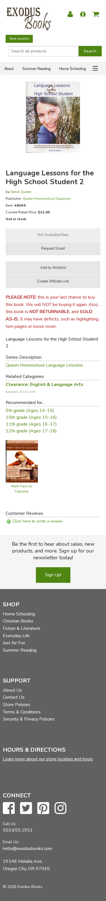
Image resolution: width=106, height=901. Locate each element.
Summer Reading (36, 68)
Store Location (19, 39)
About (9, 68)
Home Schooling (72, 68)
